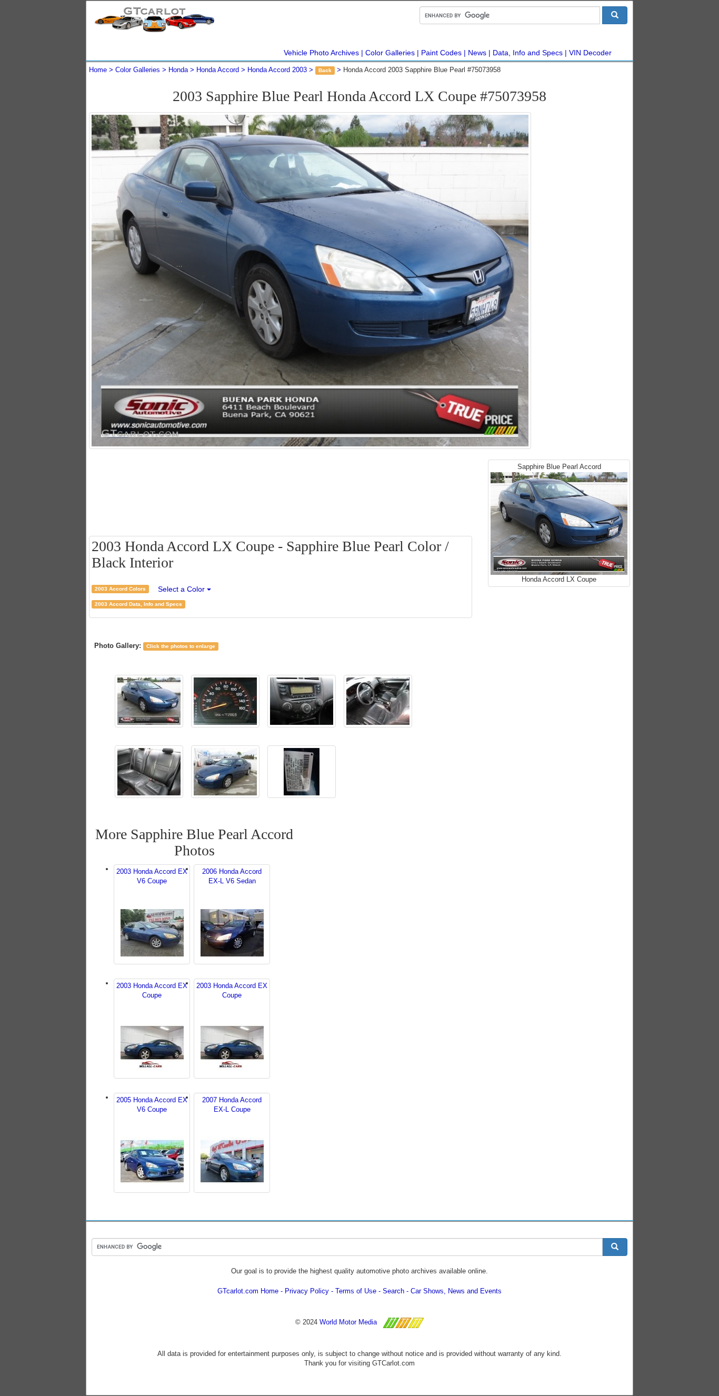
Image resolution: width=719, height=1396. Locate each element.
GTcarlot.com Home (247, 1291)
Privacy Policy (307, 1291)
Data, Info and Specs (528, 52)
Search (393, 1291)
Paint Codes (441, 52)
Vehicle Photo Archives (321, 52)
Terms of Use (355, 1291)
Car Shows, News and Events (456, 1291)
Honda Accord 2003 (277, 70)
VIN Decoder (590, 52)
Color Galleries (390, 52)
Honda (178, 70)
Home (98, 70)
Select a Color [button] (182, 589)
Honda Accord (217, 70)
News (477, 52)
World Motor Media (348, 1322)
